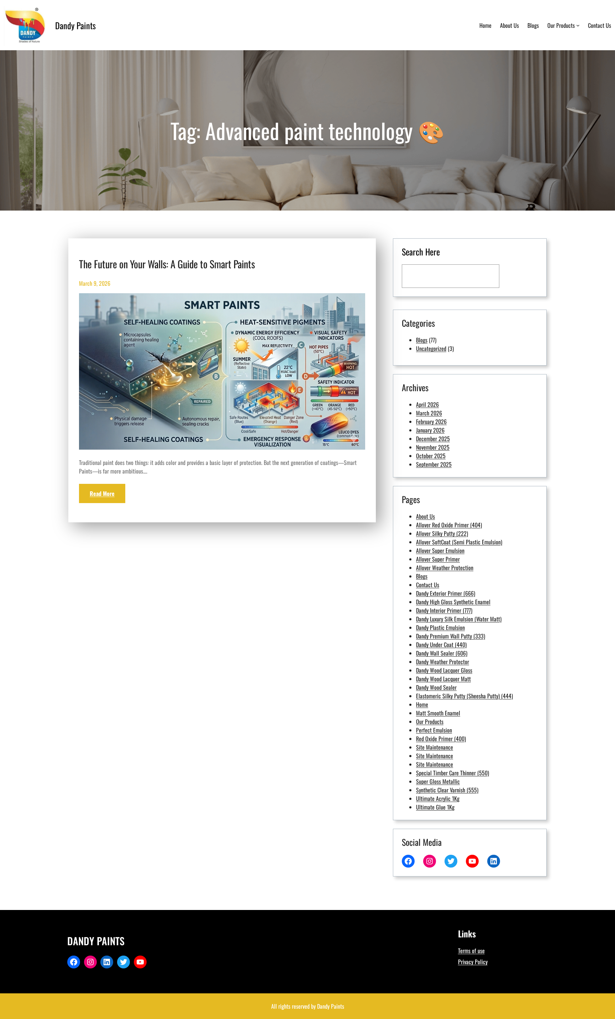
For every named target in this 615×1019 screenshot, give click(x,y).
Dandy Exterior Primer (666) (445, 593)
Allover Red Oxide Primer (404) (449, 525)
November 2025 (433, 447)
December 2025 (433, 438)
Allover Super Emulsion (440, 550)
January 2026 (430, 430)
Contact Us (427, 584)
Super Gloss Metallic (438, 781)
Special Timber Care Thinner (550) (452, 773)
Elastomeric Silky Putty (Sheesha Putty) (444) (464, 696)
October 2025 (431, 455)
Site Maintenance (434, 747)
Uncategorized (431, 348)
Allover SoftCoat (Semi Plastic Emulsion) (459, 542)
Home (422, 704)
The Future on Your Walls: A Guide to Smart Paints (167, 264)
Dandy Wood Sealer (436, 687)
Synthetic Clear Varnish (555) (447, 790)
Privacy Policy (473, 961)
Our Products (429, 721)
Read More (102, 493)
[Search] (520, 276)
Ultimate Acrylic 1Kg (437, 798)
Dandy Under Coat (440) (441, 644)
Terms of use (471, 950)
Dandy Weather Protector (442, 661)
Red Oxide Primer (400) (441, 738)
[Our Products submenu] (578, 25)
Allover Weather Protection (444, 567)
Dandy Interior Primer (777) (444, 610)
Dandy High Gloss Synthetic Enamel (453, 602)
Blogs (421, 340)
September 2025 (434, 464)
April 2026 (427, 404)
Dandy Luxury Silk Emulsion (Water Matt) (458, 619)
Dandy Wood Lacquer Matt (443, 678)
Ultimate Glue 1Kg (435, 807)
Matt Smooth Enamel (438, 713)
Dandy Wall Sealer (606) (441, 653)
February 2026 (431, 421)
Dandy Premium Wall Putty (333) (450, 636)
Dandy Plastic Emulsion (440, 627)
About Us (425, 516)
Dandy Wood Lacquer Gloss (444, 670)
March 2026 (429, 413)
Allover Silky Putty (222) (442, 533)
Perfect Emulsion (434, 730)
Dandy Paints (75, 25)
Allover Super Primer (438, 559)
